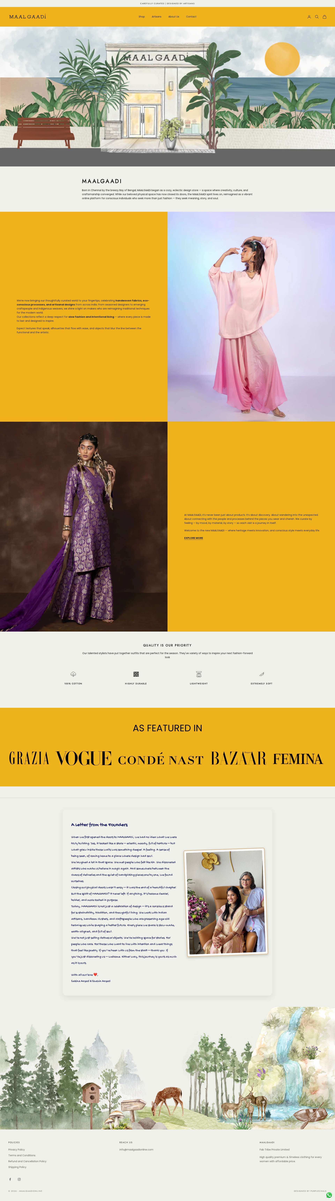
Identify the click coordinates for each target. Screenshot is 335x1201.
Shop (142, 17)
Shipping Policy (17, 1167)
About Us (173, 17)
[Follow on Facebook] (10, 1179)
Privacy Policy (16, 1149)
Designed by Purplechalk (310, 1191)
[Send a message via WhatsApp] (329, 1195)
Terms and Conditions (21, 1155)
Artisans (156, 17)
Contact (191, 17)
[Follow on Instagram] (19, 1179)
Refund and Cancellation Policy (27, 1161)
